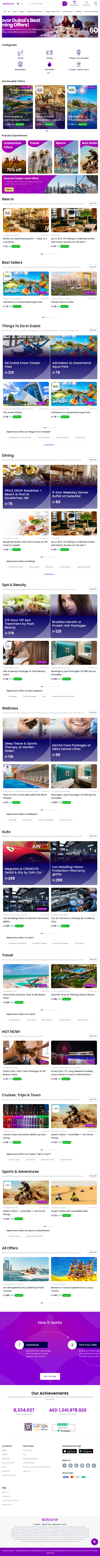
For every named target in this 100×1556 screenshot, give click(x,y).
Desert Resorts (65, 1020)
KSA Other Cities (8, 1463)
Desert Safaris (66, 1160)
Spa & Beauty (14, 585)
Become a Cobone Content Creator (36, 1467)
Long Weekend (14, 1020)
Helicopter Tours (47, 1160)
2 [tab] (45, 35)
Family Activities (62, 438)
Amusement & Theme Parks (20, 438)
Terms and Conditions (10, 1500)
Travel (7, 955)
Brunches (49, 567)
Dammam (6, 1459)
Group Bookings (29, 1463)
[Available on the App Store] (69, 1451)
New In (8, 199)
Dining (8, 455)
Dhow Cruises (14, 1160)
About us (5, 1492)
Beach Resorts (47, 1020)
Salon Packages (29, 696)
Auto (6, 832)
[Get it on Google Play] (86, 1451)
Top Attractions (43, 438)
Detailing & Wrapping (17, 943)
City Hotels (31, 1020)
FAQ (24, 1454)
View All (93, 203)
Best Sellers (12, 262)
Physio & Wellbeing (45, 820)
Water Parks (80, 438)
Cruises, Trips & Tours (21, 1095)
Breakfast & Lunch (16, 567)
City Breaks (30, 1160)
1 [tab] (42, 35)
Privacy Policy (7, 1505)
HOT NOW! (11, 1032)
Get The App (50, 1376)
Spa (44, 696)
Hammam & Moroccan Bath (63, 696)
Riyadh (4, 1450)
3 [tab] (48, 35)
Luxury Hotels (83, 1020)
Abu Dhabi (6, 1471)
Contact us (6, 1496)
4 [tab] (51, 35)
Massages (13, 696)
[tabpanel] (50, 26)
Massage (12, 820)
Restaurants (35, 567)
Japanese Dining (83, 567)
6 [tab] (58, 35)
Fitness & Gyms (66, 820)
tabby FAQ (27, 1471)
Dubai (4, 1467)
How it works (27, 1450)
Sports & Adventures (20, 1171)
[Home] (8, 3)
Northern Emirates (9, 1475)
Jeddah (5, 1454)
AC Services (79, 943)
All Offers (10, 1248)
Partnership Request (30, 1459)
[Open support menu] (94, 1541)
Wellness (10, 708)
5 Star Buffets (64, 567)
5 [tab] (55, 35)
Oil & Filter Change (39, 943)
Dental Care (27, 820)
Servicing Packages (60, 943)
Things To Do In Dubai (21, 326)
